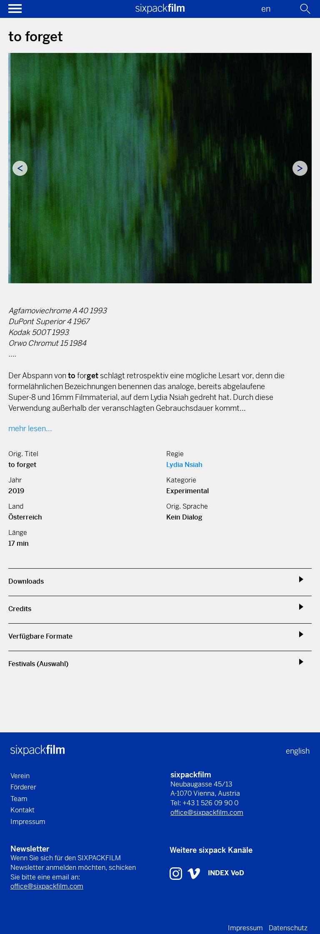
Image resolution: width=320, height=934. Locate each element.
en (266, 9)
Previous (20, 168)
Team (19, 798)
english (298, 751)
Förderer (23, 787)
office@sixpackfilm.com (206, 812)
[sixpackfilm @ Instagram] (177, 873)
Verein (20, 776)
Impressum (27, 821)
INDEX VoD (226, 873)
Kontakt (22, 810)
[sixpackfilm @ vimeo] (193, 873)
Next (300, 168)
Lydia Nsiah (184, 464)
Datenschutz (288, 928)
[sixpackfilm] (160, 11)
